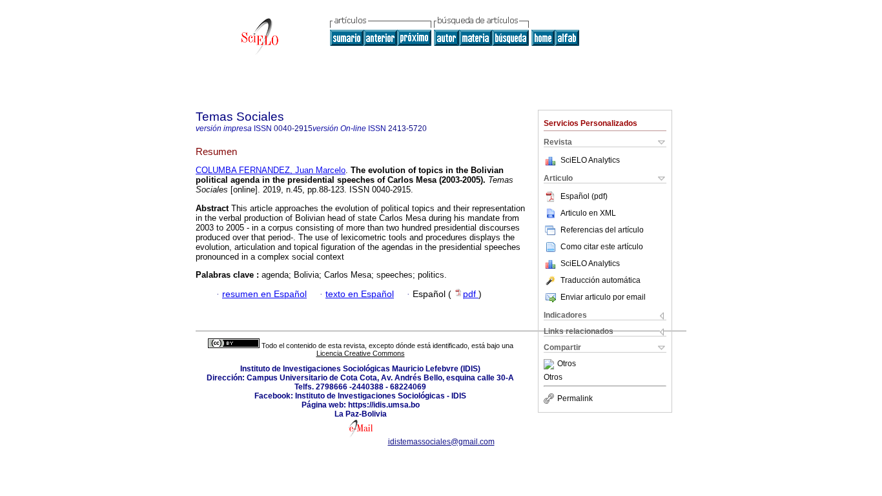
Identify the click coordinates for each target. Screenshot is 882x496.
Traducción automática (600, 280)
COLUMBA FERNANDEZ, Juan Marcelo (270, 170)
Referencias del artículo (602, 229)
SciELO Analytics (590, 160)
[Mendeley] (550, 364)
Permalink (575, 398)
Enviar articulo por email (603, 297)
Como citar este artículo (601, 246)
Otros (566, 364)
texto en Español (359, 294)
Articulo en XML (588, 213)
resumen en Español (264, 294)
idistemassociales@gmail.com (441, 441)
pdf (470, 294)
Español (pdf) (584, 196)
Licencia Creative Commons (360, 353)
